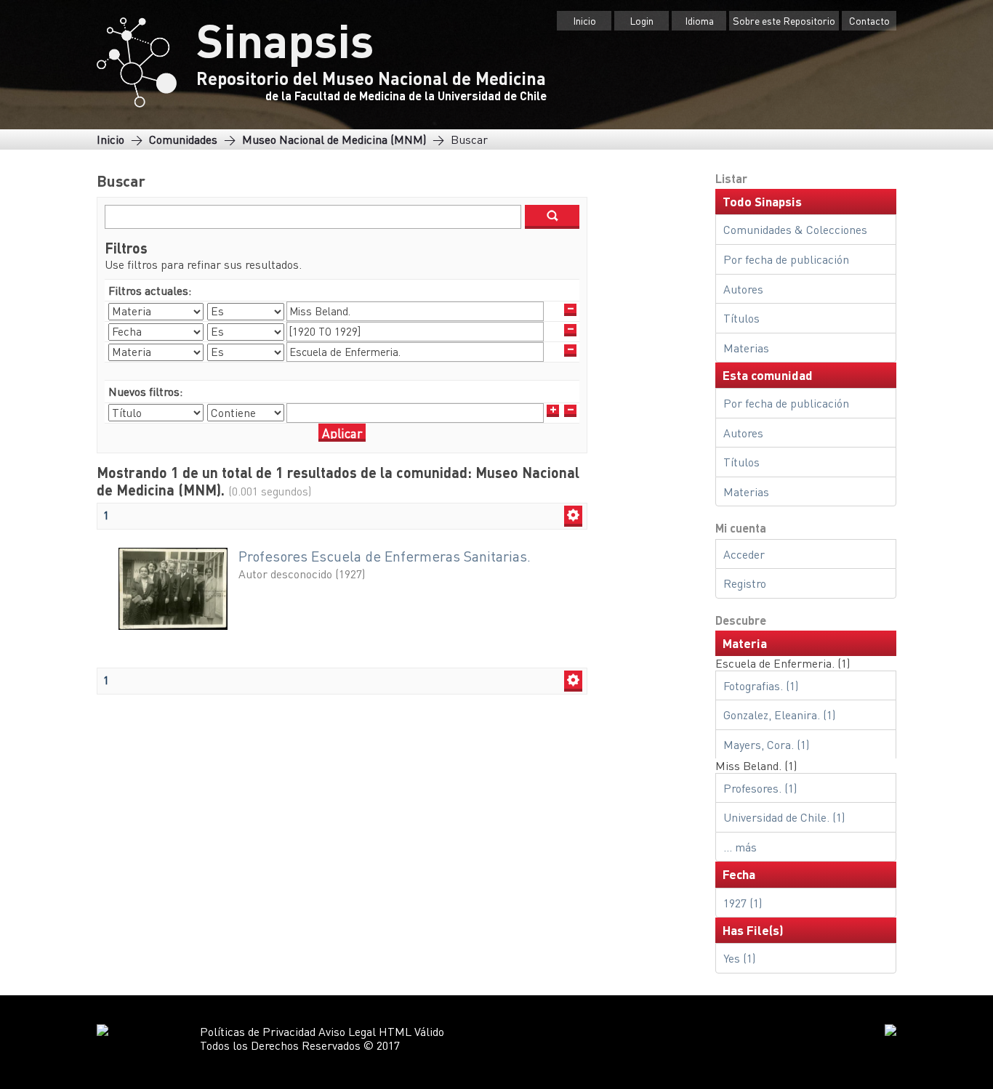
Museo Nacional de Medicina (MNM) (334, 139)
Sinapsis (285, 39)
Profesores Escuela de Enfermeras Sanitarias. (384, 556)
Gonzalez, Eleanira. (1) (779, 714)
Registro (744, 583)
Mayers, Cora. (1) (766, 744)
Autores (743, 288)
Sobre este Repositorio (784, 20)
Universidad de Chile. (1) (784, 817)
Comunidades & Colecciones (795, 229)
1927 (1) (742, 902)
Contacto (869, 20)
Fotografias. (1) (760, 685)
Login (642, 20)
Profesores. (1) (760, 788)
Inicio (584, 20)
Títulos (741, 317)
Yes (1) (739, 957)
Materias (746, 347)
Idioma (699, 20)
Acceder (744, 554)
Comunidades (183, 139)
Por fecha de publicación (786, 259)
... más (740, 846)
